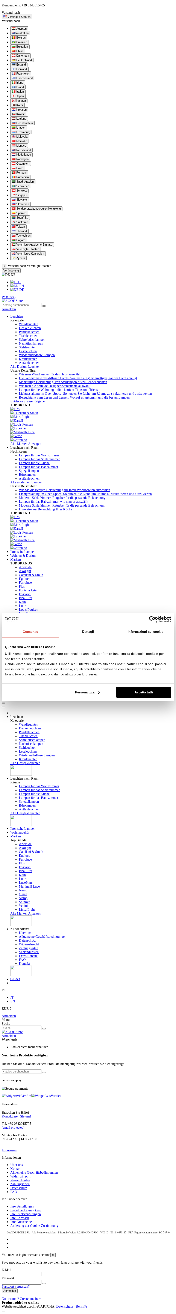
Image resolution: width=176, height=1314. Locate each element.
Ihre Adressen (19, 1218)
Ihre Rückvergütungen (25, 1214)
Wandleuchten (28, 324)
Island (19, 87)
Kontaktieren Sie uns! (16, 1116)
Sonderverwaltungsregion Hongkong (38, 208)
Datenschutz (27, 940)
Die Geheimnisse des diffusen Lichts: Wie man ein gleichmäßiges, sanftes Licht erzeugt (78, 378)
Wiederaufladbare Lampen (37, 355)
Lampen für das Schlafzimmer (39, 459)
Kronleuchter (28, 359)
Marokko (21, 141)
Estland (20, 64)
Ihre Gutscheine (21, 1222)
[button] (24, 447)
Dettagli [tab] (88, 631)
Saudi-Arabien (24, 181)
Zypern (20, 258)
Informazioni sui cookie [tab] (145, 631)
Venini (23, 906)
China (19, 51)
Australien (22, 33)
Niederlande (23, 154)
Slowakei (21, 199)
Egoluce (24, 578)
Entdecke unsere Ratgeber (28, 401)
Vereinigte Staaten (27, 249)
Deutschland (23, 60)
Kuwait (20, 114)
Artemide (25, 567)
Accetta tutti (144, 692)
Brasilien (21, 42)
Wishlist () (8, 297)
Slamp (23, 898)
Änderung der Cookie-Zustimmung (34, 1225)
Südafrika (21, 217)
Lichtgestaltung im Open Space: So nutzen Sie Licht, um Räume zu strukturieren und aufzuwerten (85, 393)
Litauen (20, 127)
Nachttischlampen (31, 343)
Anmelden (9, 1016)
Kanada (20, 100)
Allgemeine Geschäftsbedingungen (42, 936)
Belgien (20, 37)
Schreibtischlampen (32, 339)
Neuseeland (23, 150)
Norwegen (22, 159)
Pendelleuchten (29, 332)
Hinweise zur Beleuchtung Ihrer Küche (45, 509)
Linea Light (27, 909)
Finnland (21, 69)
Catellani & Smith (31, 575)
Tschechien (22, 235)
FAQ (22, 960)
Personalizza (84, 692)
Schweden (22, 186)
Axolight (25, 571)
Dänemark (22, 55)
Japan (19, 96)
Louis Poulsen (28, 609)
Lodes (23, 606)
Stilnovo (24, 902)
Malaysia (21, 136)
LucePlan (25, 882)
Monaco (20, 145)
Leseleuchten (28, 351)
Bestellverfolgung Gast (25, 1210)
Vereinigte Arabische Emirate (33, 244)
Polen (19, 168)
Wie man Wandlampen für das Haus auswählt (49, 374)
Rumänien (22, 177)
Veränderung (11, 270)
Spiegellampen (29, 470)
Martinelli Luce (29, 886)
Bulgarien (21, 46)
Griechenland (24, 78)
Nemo (23, 890)
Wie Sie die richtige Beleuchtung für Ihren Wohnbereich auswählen (64, 490)
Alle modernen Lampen (26, 482)
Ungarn (20, 240)
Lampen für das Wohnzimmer (39, 455)
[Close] (3, 706)
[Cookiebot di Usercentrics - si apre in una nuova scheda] (152, 619)
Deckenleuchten (30, 328)
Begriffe (81, 1306)
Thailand (21, 231)
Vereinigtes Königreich (29, 253)
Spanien (20, 213)
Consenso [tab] (30, 631)
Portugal (21, 172)
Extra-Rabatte (28, 956)
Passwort (8, 1278)
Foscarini (25, 594)
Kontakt (24, 963)
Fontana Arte (27, 590)
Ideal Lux (25, 598)
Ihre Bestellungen (22, 1206)
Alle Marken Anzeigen (25, 444)
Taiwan (20, 226)
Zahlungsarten (28, 948)
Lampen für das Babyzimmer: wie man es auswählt (53, 501)
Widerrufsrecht (29, 944)
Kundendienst (11, 5)
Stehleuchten (27, 347)
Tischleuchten (28, 336)
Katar (19, 105)
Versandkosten (29, 952)
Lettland (20, 118)
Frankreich (22, 73)
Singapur (21, 195)
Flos (22, 586)
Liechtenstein (24, 123)
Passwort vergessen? (16, 1286)
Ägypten (21, 28)
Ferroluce (25, 582)
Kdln (22, 602)
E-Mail (6, 1270)
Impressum (9, 1150)
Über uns (25, 932)
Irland (19, 82)
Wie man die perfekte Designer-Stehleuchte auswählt (54, 386)
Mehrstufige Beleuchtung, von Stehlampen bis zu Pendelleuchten (63, 382)
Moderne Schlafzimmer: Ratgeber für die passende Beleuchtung (62, 498)
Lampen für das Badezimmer (38, 467)
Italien (19, 91)
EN (21, 286)
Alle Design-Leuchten (25, 366)
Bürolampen (27, 474)
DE (21, 289)
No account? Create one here (21, 1298)
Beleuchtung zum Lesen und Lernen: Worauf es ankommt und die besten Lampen (74, 397)
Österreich (22, 163)
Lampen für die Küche (34, 463)
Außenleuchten (29, 362)
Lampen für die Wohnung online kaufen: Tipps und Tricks (58, 390)
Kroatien (21, 109)
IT (19, 282)
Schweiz (21, 190)
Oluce (23, 894)
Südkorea (21, 222)
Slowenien (22, 204)
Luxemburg (22, 132)
